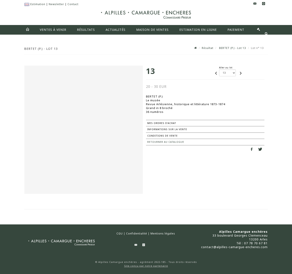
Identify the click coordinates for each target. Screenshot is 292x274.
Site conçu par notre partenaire (146, 265)
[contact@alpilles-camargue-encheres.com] (255, 3)
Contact (73, 4)
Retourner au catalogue (165, 141)
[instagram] (263, 3)
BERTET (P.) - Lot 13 (232, 48)
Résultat (207, 48)
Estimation (37, 4)
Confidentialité (136, 233)
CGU (120, 233)
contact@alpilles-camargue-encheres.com (234, 247)
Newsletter (56, 4)
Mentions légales (162, 233)
